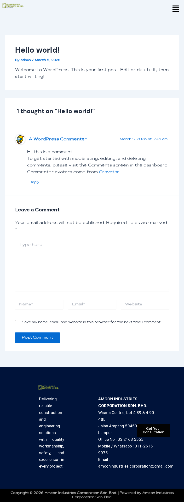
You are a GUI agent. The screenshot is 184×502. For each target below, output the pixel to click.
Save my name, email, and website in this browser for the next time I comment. (91, 322)
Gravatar (109, 172)
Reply (34, 182)
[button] (175, 9)
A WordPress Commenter (58, 139)
